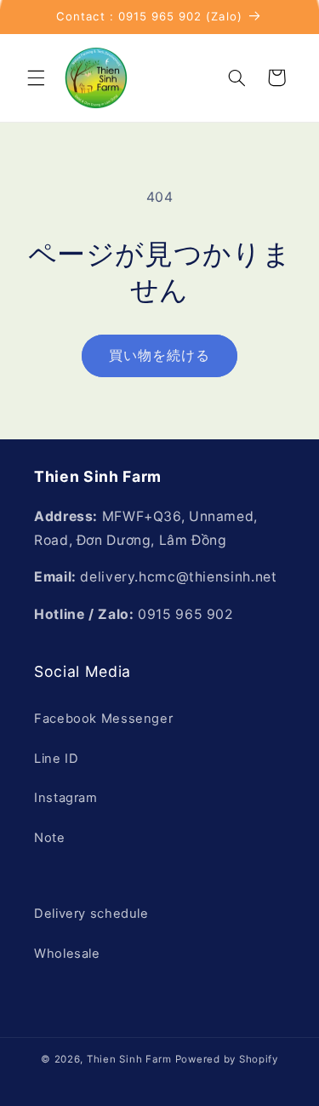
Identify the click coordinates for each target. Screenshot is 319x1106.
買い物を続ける (159, 355)
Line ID (56, 758)
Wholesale (67, 953)
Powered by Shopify (226, 1059)
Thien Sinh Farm (129, 1059)
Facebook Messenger (103, 718)
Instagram (66, 797)
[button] (35, 77)
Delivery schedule (91, 913)
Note (50, 837)
